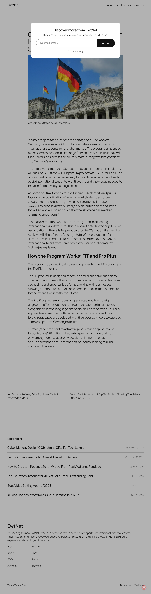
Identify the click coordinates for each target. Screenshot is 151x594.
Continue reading (75, 51)
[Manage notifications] (144, 587)
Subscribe (106, 43)
